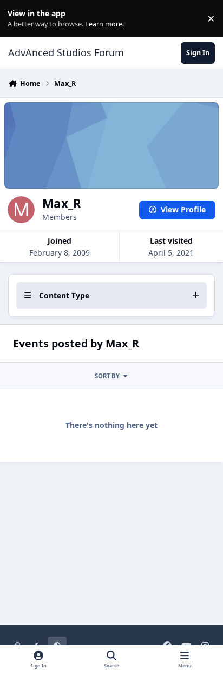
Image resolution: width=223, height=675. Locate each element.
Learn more (21, 19)
